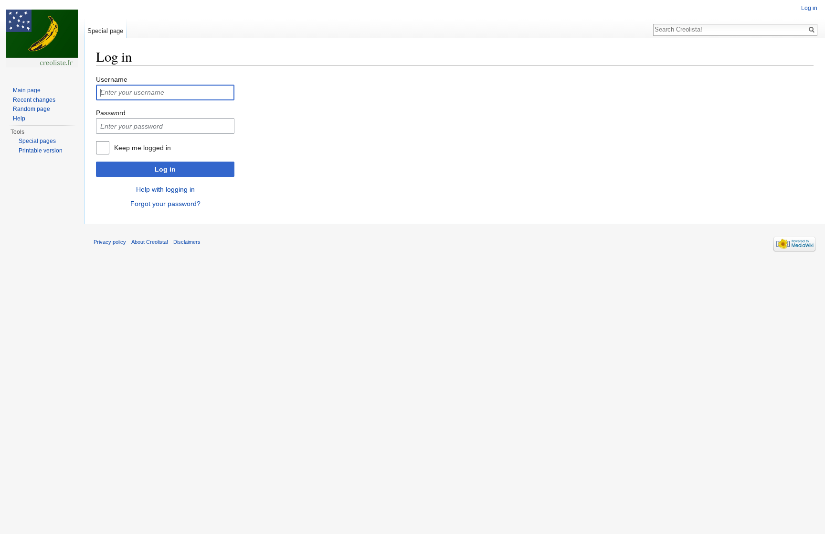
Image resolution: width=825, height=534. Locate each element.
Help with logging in (165, 189)
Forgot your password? (165, 203)
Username (111, 79)
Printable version (41, 150)
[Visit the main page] (42, 38)
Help (19, 118)
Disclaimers (187, 242)
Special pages (37, 141)
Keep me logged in (142, 148)
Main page (27, 90)
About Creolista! (149, 242)
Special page (105, 30)
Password (111, 113)
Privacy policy (110, 242)
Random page (31, 109)
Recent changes (34, 100)
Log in (165, 169)
